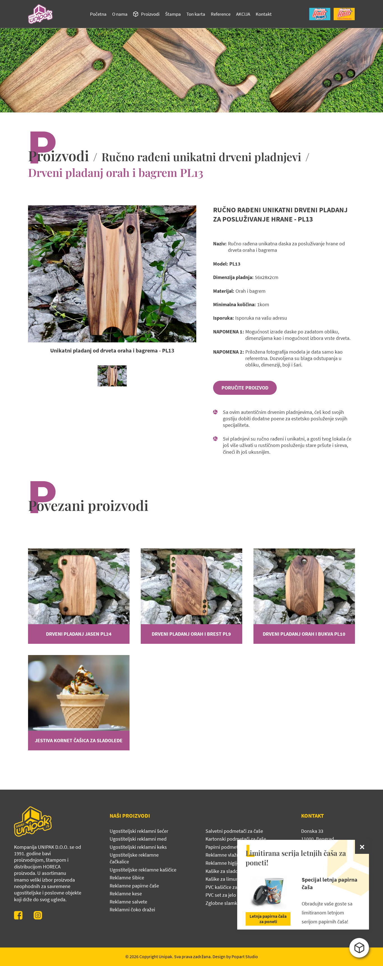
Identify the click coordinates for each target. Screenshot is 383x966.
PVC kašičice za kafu (227, 887)
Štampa (173, 14)
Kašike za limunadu (226, 879)
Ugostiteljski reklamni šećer (139, 831)
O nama (120, 14)
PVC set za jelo (221, 895)
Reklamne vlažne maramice (235, 855)
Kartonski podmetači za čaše (236, 839)
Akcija (243, 14)
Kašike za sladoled (225, 871)
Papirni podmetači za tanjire (235, 847)
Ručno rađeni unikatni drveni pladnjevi (201, 156)
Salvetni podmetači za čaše (234, 831)
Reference (220, 14)
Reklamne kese (126, 893)
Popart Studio (245, 956)
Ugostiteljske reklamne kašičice (143, 869)
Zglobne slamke (223, 903)
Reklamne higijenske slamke (236, 863)
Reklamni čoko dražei (132, 909)
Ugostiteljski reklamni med (138, 839)
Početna (98, 14)
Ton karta (195, 14)
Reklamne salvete (128, 901)
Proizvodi (150, 14)
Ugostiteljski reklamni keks (138, 847)
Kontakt (264, 14)
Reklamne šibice (127, 877)
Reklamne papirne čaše (134, 885)
